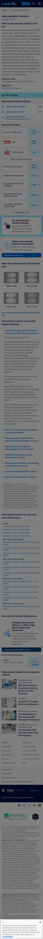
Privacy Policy (8, 937)
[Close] (40, 922)
